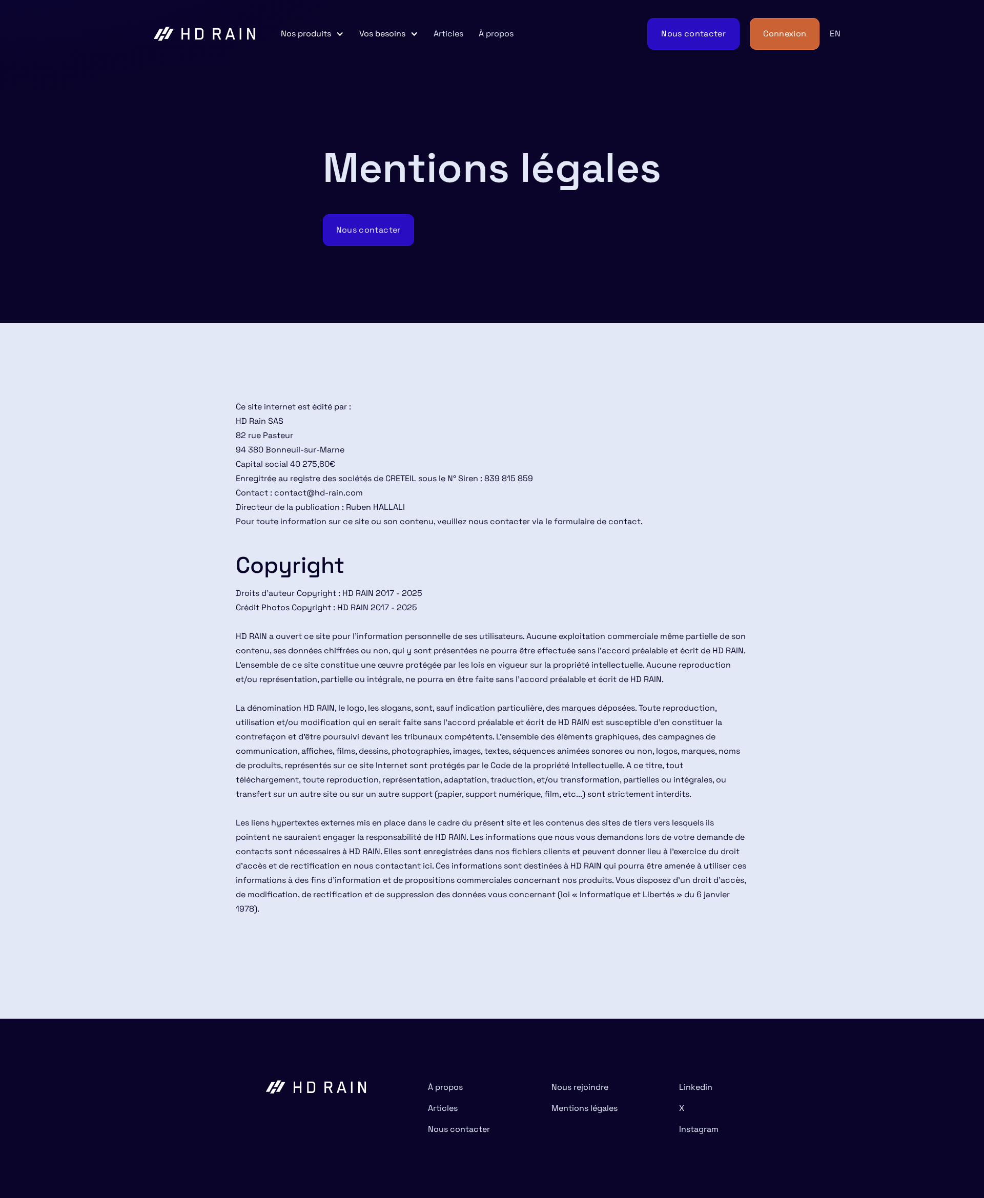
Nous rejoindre (579, 1087)
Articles (448, 33)
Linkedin (695, 1087)
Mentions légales (584, 1108)
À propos (496, 33)
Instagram (699, 1129)
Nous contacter (459, 1129)
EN (835, 33)
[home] (205, 34)
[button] (312, 34)
